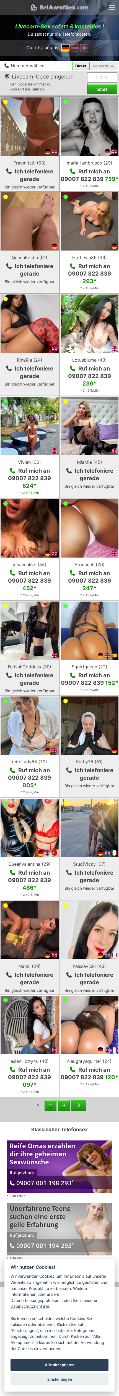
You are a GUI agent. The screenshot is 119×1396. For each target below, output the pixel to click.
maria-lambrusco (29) (89, 163)
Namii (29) (30, 966)
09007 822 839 (89, 179)
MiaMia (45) (89, 462)
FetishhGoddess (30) (29, 666)
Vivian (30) (29, 462)
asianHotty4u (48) (30, 1061)
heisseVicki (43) (89, 966)
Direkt (80, 66)
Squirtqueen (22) (89, 666)
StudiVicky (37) (89, 864)
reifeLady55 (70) (29, 761)
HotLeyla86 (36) (89, 257)
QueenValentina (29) (29, 864)
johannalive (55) (29, 564)
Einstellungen (59, 1379)
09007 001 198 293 (45, 1183)
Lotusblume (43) (89, 360)
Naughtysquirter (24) (89, 1061)
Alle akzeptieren (59, 1365)
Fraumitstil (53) (30, 163)
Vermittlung (104, 66)
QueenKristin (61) (29, 257)
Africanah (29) (89, 564)
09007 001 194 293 (45, 1245)
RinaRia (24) (29, 360)
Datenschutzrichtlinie (30, 1306)
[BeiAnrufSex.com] (59, 7)
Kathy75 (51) (89, 761)
